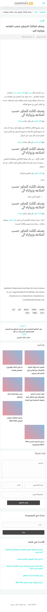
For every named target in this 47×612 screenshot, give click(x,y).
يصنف (30, 93)
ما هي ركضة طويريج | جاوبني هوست (30, 559)
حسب (15, 93)
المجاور (19, 93)
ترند (40, 21)
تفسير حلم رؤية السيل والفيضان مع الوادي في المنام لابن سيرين (24, 551)
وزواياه (20, 121)
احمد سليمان (40, 37)
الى (19, 309)
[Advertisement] (23, 65)
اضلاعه (42, 309)
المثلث (23, 93)
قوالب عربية (14, 604)
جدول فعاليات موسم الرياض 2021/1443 (29, 582)
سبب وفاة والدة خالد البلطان (33, 576)
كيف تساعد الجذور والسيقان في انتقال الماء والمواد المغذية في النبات (24, 567)
